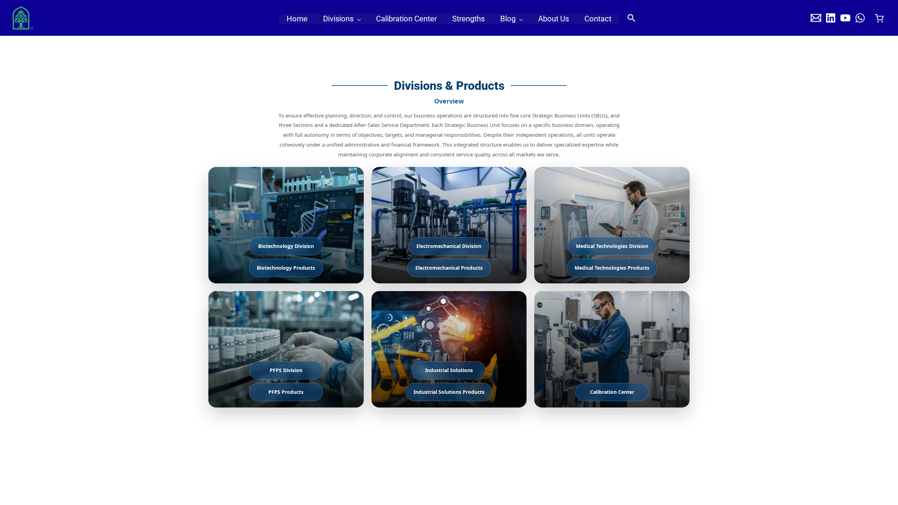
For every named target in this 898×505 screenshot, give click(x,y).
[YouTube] (845, 18)
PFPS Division (286, 370)
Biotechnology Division (286, 246)
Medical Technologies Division (612, 246)
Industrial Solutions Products (449, 392)
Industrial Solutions (449, 370)
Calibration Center (612, 392)
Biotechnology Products (286, 267)
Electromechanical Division (448, 246)
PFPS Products (285, 392)
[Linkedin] (830, 18)
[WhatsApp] (860, 18)
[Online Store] (879, 18)
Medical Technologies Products (612, 267)
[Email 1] (816, 18)
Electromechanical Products (449, 267)
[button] (357, 19)
